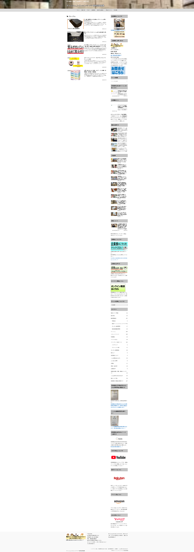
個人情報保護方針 (111, 548)
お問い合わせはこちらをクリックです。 (74, 540)
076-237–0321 (93, 538)
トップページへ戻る (94, 548)
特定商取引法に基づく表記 (102, 548)
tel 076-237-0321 (115, 55)
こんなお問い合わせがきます (123, 548)
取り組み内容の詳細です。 (116, 446)
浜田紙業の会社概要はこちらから (117, 30)
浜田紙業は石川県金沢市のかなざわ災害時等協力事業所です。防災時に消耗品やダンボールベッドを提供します (119, 406)
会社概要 (116, 548)
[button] (127, 81)
